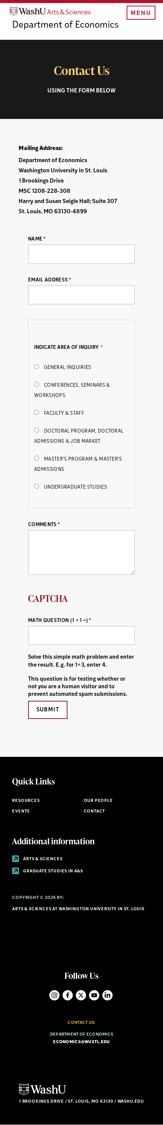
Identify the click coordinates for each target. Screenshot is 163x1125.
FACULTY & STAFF (64, 413)
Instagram (54, 995)
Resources (25, 801)
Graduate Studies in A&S (52, 871)
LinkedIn (107, 995)
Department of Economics (65, 25)
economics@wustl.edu (81, 1042)
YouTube (94, 995)
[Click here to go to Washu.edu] (42, 1094)
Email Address (48, 280)
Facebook (68, 995)
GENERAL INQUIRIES (67, 367)
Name (35, 239)
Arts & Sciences (42, 859)
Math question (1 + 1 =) (58, 620)
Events (21, 811)
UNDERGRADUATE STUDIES (75, 487)
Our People (98, 801)
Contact (94, 811)
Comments (42, 524)
